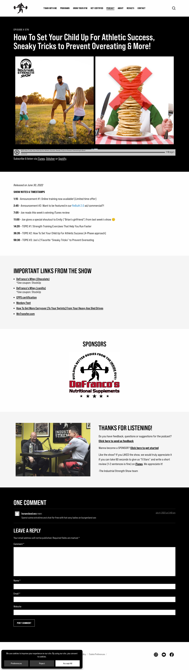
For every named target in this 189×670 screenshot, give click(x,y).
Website (17, 606)
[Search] (173, 8)
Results (130, 8)
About (120, 8)
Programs (65, 8)
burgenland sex (29, 513)
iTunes (41, 158)
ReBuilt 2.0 (78, 205)
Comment (19, 543)
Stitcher (50, 158)
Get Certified (97, 8)
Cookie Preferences (97, 654)
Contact (142, 8)
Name (17, 580)
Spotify (62, 158)
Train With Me (50, 8)
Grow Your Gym (80, 8)
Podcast (110, 8)
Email (17, 593)
